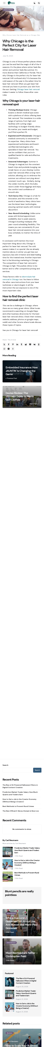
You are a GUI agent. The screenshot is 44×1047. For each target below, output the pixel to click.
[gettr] (13, 349)
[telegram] (8, 349)
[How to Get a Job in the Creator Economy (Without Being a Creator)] (9, 1007)
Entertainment (11, 913)
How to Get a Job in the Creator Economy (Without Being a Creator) (19, 800)
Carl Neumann (13, 1041)
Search (5, 765)
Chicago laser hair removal (28, 89)
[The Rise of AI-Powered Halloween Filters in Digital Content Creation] (9, 982)
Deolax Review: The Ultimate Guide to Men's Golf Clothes (20, 396)
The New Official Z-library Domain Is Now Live (21, 811)
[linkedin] (17, 344)
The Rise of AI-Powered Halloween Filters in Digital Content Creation (20, 786)
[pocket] (30, 344)
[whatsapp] (4, 349)
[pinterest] (13, 344)
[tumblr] (21, 344)
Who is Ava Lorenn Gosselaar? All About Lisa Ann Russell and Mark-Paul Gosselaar (21, 923)
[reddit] (26, 344)
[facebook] (8, 344)
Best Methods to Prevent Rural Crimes (18, 806)
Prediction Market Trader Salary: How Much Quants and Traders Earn (20, 793)
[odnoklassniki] (38, 344)
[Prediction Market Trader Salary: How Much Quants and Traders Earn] (9, 994)
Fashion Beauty (8, 10)
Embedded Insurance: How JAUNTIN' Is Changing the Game (22, 371)
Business (9, 1033)
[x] (4, 344)
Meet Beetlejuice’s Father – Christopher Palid (22, 954)
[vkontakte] (34, 344)
